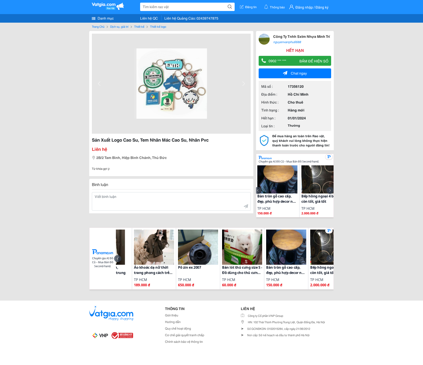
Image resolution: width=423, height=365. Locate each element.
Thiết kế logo (158, 26)
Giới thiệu (171, 315)
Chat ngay (299, 72)
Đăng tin (251, 7)
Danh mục (105, 17)
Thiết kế (139, 26)
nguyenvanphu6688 (287, 42)
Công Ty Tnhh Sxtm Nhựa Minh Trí (301, 36)
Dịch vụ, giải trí (119, 26)
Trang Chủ (98, 26)
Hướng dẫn (173, 321)
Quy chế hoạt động (178, 328)
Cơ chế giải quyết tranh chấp (184, 335)
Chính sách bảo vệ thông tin (184, 341)
